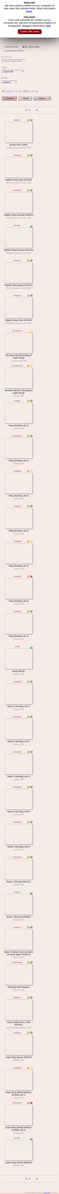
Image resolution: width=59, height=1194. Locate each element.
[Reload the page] (36, 110)
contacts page (47, 1192)
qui (48, 25)
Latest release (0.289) (14, 51)
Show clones (34, 47)
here (29, 11)
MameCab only (11, 47)
